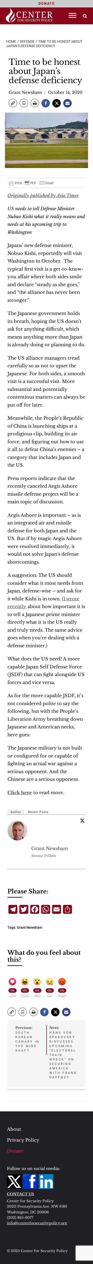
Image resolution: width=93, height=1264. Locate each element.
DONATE (46, 3)
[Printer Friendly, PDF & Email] (31, 183)
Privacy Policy (23, 1140)
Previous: (27, 1038)
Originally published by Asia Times (43, 195)
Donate (15, 1151)
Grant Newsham (25, 92)
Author (15, 812)
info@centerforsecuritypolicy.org (37, 1223)
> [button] (85, 16)
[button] (13, 103)
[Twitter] (82, 820)
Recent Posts (38, 812)
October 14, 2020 (65, 92)
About (14, 1129)
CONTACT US (20, 1194)
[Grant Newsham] (18, 830)
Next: (63, 1052)
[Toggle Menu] (72, 15)
